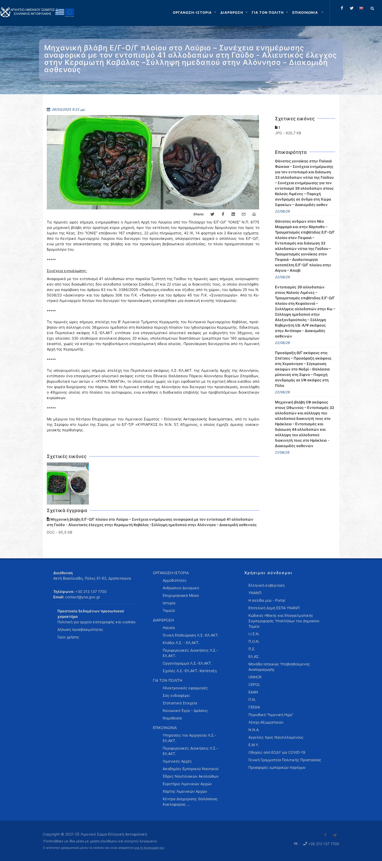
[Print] (254, 214)
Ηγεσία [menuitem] (169, 627)
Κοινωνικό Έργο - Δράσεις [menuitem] (185, 710)
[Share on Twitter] (212, 214)
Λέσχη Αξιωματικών (266, 722)
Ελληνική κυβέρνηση (266, 585)
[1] (68, 483)
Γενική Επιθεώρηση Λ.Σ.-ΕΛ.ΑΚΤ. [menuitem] (191, 635)
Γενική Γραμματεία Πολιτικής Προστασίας (284, 760)
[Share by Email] (244, 214)
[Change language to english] (361, 8)
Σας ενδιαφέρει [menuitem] (176, 695)
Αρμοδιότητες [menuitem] (175, 580)
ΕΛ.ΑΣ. (254, 656)
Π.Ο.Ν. (254, 641)
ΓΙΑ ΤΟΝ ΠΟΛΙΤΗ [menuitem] (167, 680)
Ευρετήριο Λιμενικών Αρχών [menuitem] (187, 783)
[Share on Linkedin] (233, 214)
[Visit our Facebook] (325, 835)
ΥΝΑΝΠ (254, 593)
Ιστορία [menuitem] (169, 603)
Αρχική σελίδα (49, 86)
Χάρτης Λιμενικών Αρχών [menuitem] (185, 791)
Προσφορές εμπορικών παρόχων (277, 767)
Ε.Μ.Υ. (253, 745)
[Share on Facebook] (223, 214)
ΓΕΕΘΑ (254, 707)
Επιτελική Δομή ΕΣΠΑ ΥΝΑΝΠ (274, 608)
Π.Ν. (252, 699)
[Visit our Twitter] (335, 835)
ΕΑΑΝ (253, 692)
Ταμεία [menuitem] (169, 610)
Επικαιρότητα (75, 86)
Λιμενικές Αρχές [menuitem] (177, 761)
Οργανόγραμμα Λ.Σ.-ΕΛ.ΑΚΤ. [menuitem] (187, 663)
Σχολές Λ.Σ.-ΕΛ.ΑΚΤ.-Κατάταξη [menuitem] (190, 670)
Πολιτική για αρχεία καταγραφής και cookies (96, 622)
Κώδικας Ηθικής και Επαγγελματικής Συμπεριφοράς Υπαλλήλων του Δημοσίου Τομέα (283, 620)
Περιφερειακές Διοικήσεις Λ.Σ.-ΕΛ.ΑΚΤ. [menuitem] (190, 653)
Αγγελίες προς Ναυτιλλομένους (276, 737)
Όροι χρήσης (68, 637)
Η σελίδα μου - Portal (266, 600)
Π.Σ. (251, 649)
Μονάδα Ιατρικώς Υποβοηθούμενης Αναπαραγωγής (279, 667)
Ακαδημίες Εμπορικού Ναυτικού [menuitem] (191, 768)
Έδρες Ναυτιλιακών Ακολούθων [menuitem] (191, 776)
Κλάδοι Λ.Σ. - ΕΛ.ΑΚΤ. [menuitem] (181, 642)
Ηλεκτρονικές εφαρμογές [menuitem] (185, 688)
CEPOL (254, 684)
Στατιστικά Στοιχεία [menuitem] (180, 703)
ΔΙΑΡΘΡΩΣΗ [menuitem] (163, 620)
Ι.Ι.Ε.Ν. (254, 634)
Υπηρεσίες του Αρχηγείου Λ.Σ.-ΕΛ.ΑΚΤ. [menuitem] (189, 738)
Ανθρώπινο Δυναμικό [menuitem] (181, 588)
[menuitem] (308, 12)
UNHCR (254, 677)
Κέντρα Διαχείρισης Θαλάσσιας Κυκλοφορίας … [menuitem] (190, 801)
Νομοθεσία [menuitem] (172, 718)
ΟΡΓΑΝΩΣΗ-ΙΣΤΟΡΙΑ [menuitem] (171, 573)
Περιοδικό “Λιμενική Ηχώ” (270, 714)
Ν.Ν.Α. (254, 729)
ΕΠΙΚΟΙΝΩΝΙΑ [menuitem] (165, 727)
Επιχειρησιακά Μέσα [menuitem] (181, 595)
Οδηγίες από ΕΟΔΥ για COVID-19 (276, 752)
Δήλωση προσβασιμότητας (80, 629)
